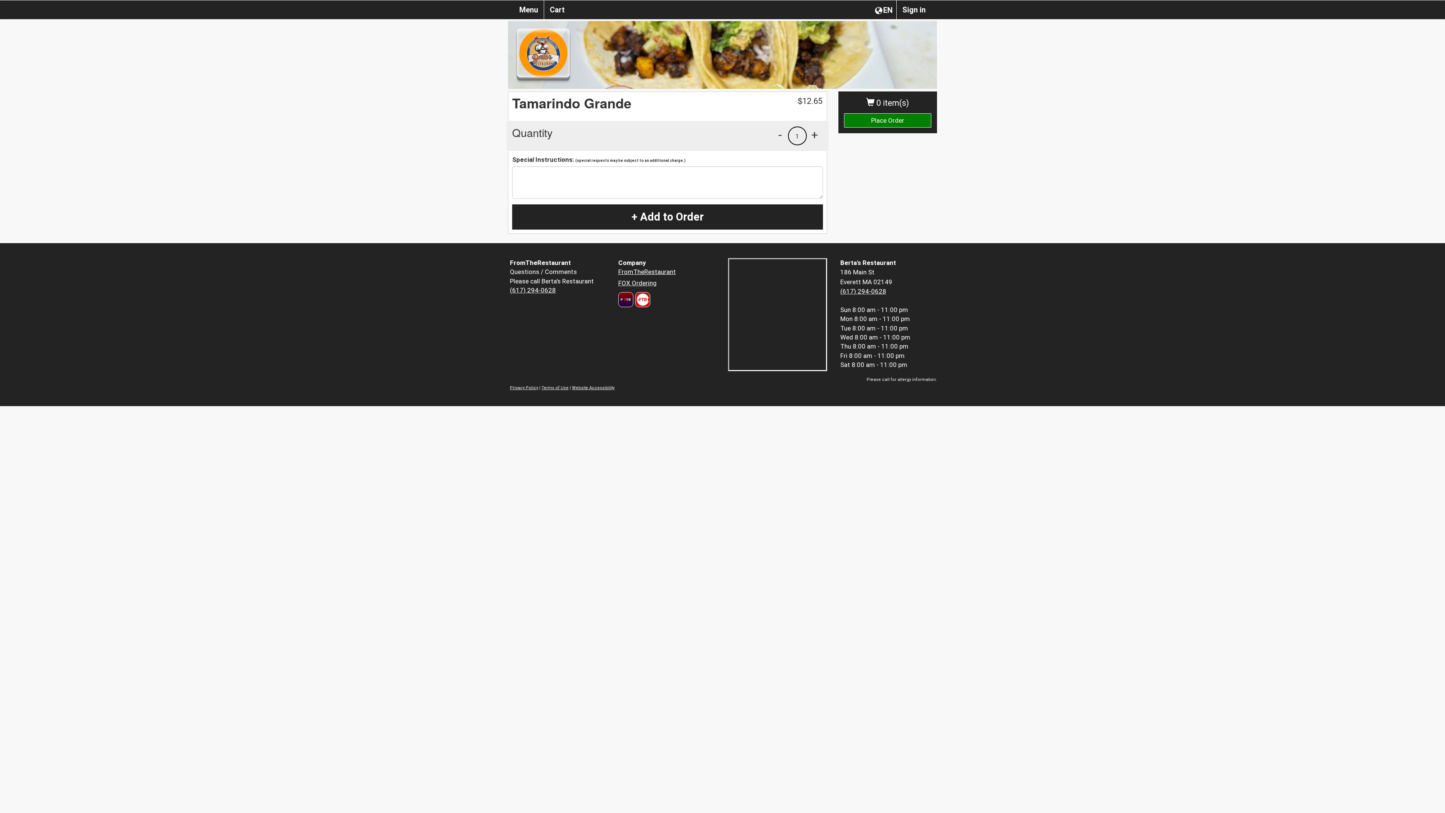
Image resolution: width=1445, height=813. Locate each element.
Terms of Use (555, 387)
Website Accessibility (593, 387)
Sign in (914, 9)
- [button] (780, 135)
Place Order (887, 120)
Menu (528, 9)
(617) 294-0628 (533, 290)
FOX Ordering (637, 283)
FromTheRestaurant (647, 272)
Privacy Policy (524, 387)
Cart (557, 9)
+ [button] (814, 135)
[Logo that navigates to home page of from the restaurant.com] (625, 299)
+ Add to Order (667, 216)
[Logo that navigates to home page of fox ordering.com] (641, 299)
